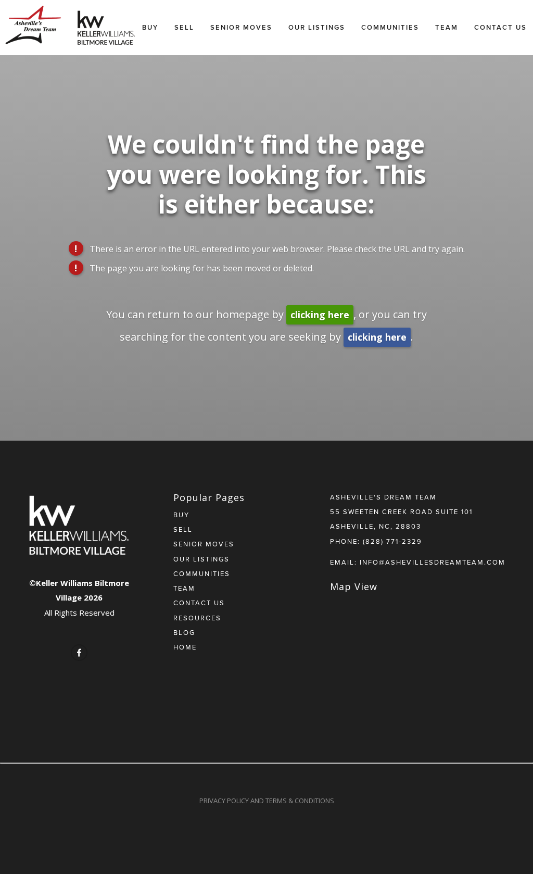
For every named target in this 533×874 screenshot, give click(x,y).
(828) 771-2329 (392, 541)
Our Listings (316, 27)
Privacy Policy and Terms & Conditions (266, 800)
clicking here (319, 314)
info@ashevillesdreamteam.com (432, 562)
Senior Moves (241, 27)
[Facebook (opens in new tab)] (79, 652)
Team (446, 27)
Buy (150, 27)
